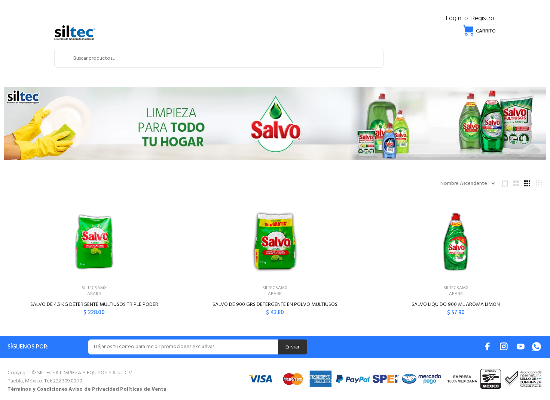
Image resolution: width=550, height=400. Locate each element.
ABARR (94, 294)
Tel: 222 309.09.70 (63, 381)
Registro (482, 18)
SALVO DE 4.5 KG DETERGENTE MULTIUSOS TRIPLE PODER (94, 304)
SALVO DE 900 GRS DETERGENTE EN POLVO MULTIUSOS (275, 304)
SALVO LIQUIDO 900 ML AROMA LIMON (456, 304)
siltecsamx (94, 288)
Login (453, 18)
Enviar (292, 347)
